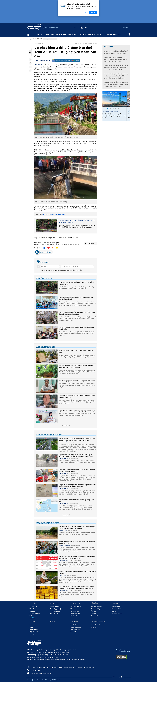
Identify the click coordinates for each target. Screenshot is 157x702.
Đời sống (72, 34)
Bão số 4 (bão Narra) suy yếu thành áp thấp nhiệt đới (76, 501)
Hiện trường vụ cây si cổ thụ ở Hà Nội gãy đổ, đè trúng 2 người (77, 221)
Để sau (84, 12)
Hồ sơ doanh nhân (75, 613)
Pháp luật (49, 34)
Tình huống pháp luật (55, 609)
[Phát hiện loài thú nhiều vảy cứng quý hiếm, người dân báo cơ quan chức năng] (47, 317)
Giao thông (32, 611)
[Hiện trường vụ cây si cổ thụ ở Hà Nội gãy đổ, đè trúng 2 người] (46, 225)
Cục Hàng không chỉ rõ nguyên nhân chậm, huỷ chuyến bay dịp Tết (76, 298)
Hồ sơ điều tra (54, 613)
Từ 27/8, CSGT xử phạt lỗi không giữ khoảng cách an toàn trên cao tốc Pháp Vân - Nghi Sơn (77, 439)
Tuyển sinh (94, 627)
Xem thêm (65, 426)
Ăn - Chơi (93, 611)
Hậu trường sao (34, 629)
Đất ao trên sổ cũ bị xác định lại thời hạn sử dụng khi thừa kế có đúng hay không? (77, 527)
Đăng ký (92, 12)
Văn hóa (91, 34)
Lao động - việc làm (35, 613)
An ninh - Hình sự (54, 606)
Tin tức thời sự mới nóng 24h (54, 214)
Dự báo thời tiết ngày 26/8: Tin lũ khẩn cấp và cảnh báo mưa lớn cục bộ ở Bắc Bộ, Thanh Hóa (76, 456)
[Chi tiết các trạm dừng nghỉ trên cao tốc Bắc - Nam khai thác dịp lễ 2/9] (116, 99)
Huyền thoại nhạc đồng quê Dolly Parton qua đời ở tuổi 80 (77, 572)
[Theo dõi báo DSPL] (66, 60)
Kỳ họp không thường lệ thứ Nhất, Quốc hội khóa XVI (115, 39)
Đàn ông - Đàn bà (95, 616)
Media (99, 34)
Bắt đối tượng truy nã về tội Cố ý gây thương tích (77, 381)
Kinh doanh (61, 34)
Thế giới (82, 34)
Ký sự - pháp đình (55, 611)
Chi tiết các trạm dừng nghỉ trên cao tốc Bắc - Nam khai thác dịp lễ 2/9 (116, 116)
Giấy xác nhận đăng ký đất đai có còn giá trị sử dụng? (76, 351)
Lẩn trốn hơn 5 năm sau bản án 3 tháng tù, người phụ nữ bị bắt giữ (77, 396)
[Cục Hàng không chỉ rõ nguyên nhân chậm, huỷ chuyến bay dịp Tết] (47, 302)
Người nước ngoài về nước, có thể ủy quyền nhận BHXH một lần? (77, 542)
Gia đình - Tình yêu (96, 609)
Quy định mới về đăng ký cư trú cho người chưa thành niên (76, 328)
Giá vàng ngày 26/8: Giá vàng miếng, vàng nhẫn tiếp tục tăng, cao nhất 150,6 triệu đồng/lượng (76, 587)
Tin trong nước (33, 606)
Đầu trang (117, 677)
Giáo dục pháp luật (113, 34)
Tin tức (39, 34)
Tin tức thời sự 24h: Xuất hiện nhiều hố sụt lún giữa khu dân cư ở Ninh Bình (76, 366)
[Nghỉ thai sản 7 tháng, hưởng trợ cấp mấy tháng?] (47, 416)
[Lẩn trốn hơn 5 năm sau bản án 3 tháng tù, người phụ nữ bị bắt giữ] (47, 401)
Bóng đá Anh (74, 632)
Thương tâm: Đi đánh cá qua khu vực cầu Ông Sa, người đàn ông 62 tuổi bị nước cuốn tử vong (116, 84)
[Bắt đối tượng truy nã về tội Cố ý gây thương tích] (47, 386)
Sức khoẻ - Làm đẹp (96, 606)
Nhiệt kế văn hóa (34, 632)
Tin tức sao (33, 625)
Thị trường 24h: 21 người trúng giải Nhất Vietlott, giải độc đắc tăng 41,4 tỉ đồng (77, 557)
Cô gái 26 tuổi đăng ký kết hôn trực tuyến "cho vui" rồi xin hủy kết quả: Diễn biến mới (77, 486)
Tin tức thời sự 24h (72, 238)
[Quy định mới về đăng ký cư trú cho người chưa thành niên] (47, 332)
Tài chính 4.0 (74, 609)
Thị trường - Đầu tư (76, 606)
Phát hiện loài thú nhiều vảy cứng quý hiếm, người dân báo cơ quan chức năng (77, 313)
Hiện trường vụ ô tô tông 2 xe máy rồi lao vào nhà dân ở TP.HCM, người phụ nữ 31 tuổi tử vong (116, 76)
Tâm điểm (32, 609)
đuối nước (62, 238)
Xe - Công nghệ (75, 611)
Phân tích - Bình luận (117, 609)
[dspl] (28, 34)
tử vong (41, 238)
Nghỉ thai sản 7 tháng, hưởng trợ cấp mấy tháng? (77, 411)
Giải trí (31, 627)
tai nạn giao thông (51, 238)
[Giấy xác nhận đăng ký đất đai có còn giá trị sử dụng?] (47, 356)
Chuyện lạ (93, 613)
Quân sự (113, 611)
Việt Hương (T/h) (43, 61)
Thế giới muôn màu (116, 613)
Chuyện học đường (96, 625)
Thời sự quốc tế (115, 606)
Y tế (31, 616)
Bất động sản (74, 616)
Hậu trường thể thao (76, 627)
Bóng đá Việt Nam (75, 629)
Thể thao (32, 634)
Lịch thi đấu (74, 625)
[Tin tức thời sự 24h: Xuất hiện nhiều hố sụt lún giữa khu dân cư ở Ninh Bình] (47, 371)
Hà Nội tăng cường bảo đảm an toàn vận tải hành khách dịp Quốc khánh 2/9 (77, 471)
